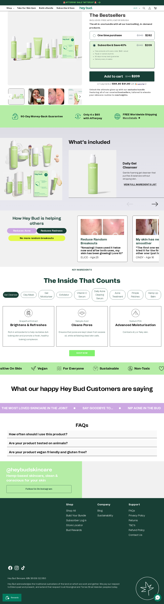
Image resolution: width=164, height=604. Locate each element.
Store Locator (74, 525)
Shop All (71, 510)
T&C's (132, 525)
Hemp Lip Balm (153, 295)
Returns (133, 520)
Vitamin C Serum (82, 295)
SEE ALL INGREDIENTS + (82, 358)
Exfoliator (64, 294)
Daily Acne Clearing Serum (99, 295)
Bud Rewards (74, 530)
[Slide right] (80, 96)
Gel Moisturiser (46, 295)
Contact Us (135, 534)
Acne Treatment (117, 295)
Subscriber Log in (76, 520)
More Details (130, 118)
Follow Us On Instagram (39, 489)
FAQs (132, 510)
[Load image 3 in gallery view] (56, 97)
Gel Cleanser (11, 294)
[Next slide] (154, 204)
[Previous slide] (129, 204)
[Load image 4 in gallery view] (76, 97)
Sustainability (105, 515)
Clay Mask (28, 294)
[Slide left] (10, 96)
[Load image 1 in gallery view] (16, 97)
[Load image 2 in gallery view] (36, 97)
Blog (100, 510)
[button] (10, 8)
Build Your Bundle (76, 515)
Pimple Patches (135, 295)
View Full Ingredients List (140, 184)
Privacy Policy (137, 515)
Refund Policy (137, 530)
